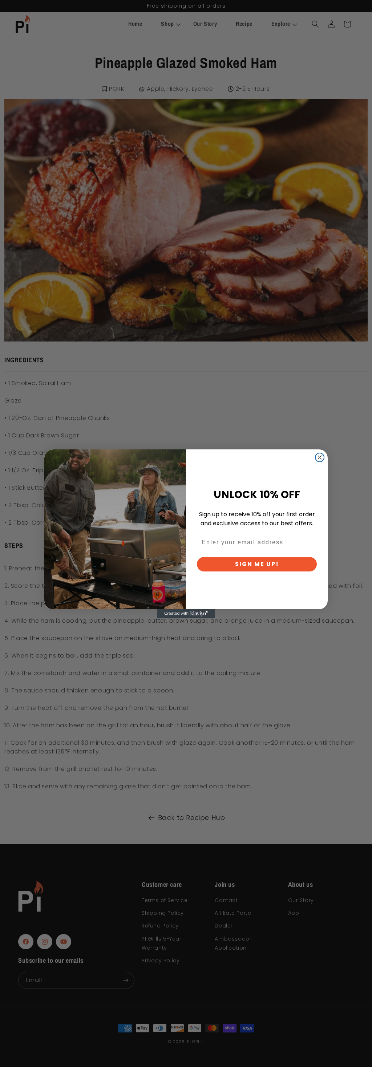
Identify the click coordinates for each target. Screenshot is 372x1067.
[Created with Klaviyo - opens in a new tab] (186, 613)
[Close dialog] (319, 457)
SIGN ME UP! (257, 564)
